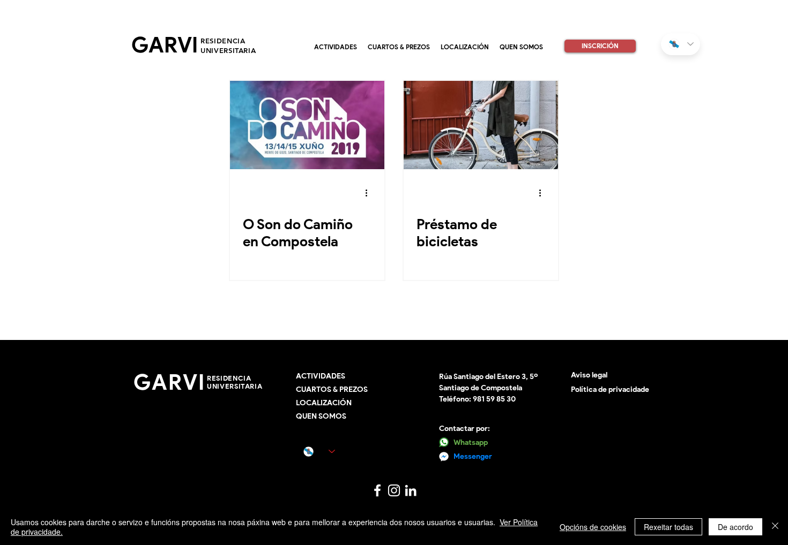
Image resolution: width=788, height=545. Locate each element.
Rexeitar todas (668, 526)
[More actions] (369, 193)
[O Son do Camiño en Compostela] (307, 125)
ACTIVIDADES (320, 376)
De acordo (735, 526)
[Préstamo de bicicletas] (481, 125)
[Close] (775, 526)
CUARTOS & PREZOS (332, 389)
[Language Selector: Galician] (680, 44)
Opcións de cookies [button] (593, 526)
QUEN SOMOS (321, 416)
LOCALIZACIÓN (324, 402)
